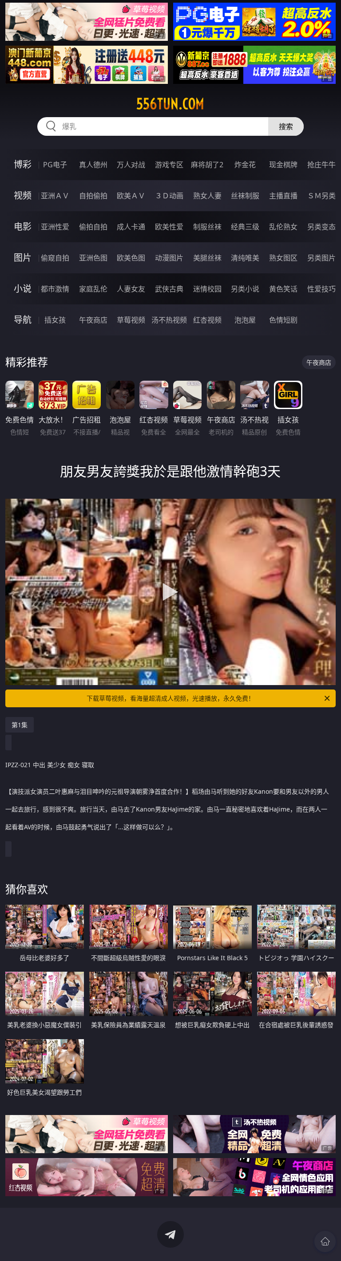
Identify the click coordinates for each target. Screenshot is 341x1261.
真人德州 (93, 164)
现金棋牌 (283, 164)
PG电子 (55, 164)
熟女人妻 (207, 196)
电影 (23, 226)
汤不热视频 (169, 320)
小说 (23, 289)
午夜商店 (93, 320)
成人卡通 (131, 227)
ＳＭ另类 (321, 196)
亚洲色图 (93, 258)
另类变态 (321, 227)
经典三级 (245, 227)
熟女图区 (283, 258)
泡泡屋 (245, 320)
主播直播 (283, 196)
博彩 (23, 164)
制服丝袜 (207, 227)
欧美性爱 (169, 227)
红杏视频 (207, 320)
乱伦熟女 (283, 227)
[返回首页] (325, 1241)
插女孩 (55, 320)
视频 (23, 195)
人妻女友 (131, 289)
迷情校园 (207, 289)
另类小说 (245, 289)
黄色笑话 (283, 289)
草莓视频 (131, 320)
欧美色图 (131, 258)
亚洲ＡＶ (55, 196)
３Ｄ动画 (169, 196)
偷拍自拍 (93, 227)
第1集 (20, 725)
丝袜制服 (245, 196)
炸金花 (245, 164)
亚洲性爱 (55, 227)
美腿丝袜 (207, 258)
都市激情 (55, 289)
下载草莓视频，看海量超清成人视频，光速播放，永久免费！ (170, 698)
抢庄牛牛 (321, 164)
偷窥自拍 (55, 258)
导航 (23, 320)
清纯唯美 (245, 258)
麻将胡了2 (207, 164)
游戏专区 (169, 164)
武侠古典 (169, 289)
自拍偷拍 (93, 196)
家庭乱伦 (93, 289)
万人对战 (131, 164)
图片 (23, 258)
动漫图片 (169, 258)
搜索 (286, 126)
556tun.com (170, 104)
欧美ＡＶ (131, 196)
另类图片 (321, 258)
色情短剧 (283, 320)
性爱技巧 (321, 289)
